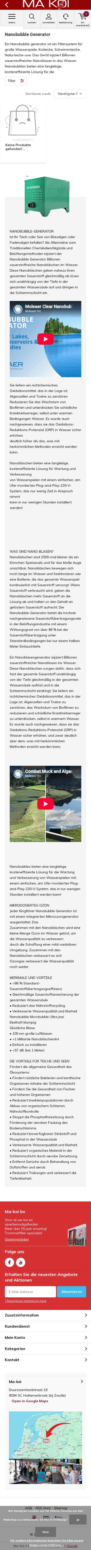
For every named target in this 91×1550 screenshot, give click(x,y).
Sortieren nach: (38, 94)
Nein (45, 1532)
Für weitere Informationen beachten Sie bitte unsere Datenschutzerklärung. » (46, 1543)
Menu (11, 22)
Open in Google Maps (30, 1401)
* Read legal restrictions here (25, 1301)
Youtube (20, 1262)
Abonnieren (71, 1291)
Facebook (9, 1262)
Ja (77, 1519)
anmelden (48, 22)
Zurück (6, 5)
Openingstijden (17, 1239)
